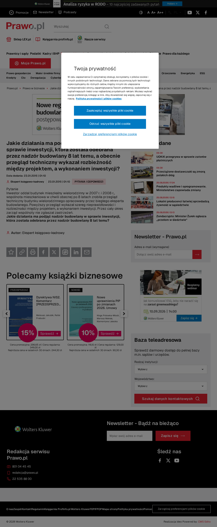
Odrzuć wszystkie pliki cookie (110, 124)
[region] (110, 101)
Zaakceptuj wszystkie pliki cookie (110, 110)
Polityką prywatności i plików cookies (99, 98)
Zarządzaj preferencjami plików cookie (110, 134)
